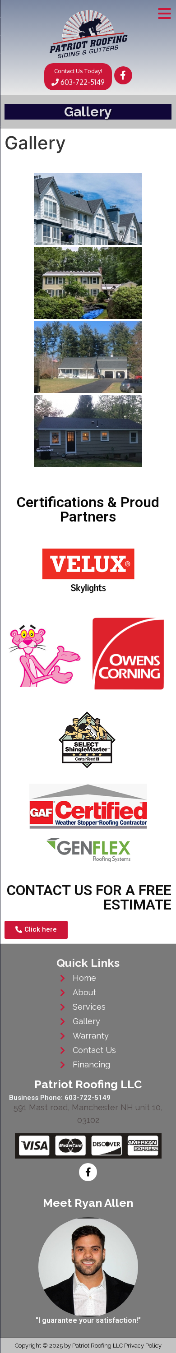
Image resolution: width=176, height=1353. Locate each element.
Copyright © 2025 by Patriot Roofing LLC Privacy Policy (88, 1345)
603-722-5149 (79, 77)
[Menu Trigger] (164, 13)
